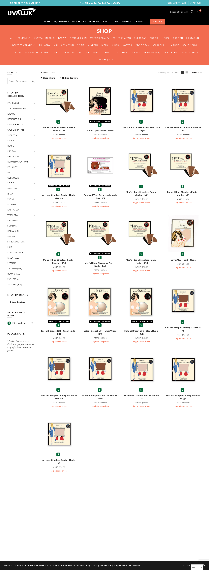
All (12, 38)
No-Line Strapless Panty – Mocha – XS (183, 129)
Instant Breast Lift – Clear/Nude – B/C (100, 332)
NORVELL (128, 45)
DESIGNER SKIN (78, 38)
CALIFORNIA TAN (122, 38)
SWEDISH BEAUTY (99, 38)
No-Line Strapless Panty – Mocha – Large (141, 129)
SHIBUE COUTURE (71, 52)
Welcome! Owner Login (179, 12)
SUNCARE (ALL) (104, 59)
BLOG (106, 21)
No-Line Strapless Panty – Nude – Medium (59, 197)
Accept (186, 565)
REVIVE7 (45, 52)
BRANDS (93, 21)
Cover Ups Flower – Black (100, 130)
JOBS (115, 21)
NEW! (47, 21)
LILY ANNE (173, 45)
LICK (87, 52)
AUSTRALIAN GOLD (44, 38)
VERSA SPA (158, 45)
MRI (56, 45)
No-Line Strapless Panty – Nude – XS (59, 461)
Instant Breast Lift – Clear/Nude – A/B (141, 332)
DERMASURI (31, 52)
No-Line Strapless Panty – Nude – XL (141, 397)
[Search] (192, 12)
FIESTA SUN (192, 38)
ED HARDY (44, 45)
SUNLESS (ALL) (190, 52)
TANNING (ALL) (152, 52)
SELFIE (80, 45)
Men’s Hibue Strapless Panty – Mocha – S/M (59, 261)
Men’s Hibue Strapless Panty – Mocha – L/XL (142, 193)
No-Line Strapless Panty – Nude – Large (183, 397)
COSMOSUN (67, 45)
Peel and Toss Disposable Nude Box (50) (100, 197)
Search (33, 81)
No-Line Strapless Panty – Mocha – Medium (59, 397)
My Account (196, 3)
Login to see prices (58, 138)
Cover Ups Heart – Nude (183, 260)
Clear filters (49, 78)
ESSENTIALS (120, 52)
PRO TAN (178, 38)
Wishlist (200, 10)
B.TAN (104, 45)
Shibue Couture (70, 78)
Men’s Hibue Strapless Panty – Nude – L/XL (59, 129)
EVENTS (126, 21)
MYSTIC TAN (142, 45)
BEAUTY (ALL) (171, 52)
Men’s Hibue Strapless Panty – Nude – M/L (100, 264)
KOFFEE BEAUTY (101, 52)
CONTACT (140, 21)
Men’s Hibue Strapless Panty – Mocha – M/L (183, 193)
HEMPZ (166, 38)
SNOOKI (154, 38)
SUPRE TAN (140, 38)
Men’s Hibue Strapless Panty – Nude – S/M (142, 261)
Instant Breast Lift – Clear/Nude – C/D (59, 332)
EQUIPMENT (60, 21)
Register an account (177, 3)
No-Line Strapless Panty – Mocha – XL (183, 329)
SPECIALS (157, 21)
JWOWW (62, 38)
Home (45, 72)
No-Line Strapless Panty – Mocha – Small (100, 397)
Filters (195, 72)
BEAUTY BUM (189, 45)
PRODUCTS (78, 21)
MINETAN (93, 45)
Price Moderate (19, 323)
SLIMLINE (16, 52)
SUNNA (115, 45)
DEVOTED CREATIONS (24, 45)
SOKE (56, 52)
